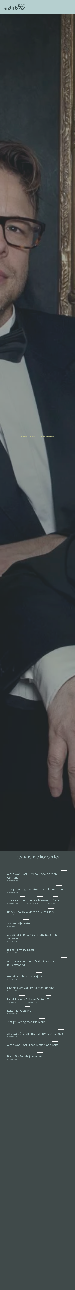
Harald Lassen (16, 999)
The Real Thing (16, 900)
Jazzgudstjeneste (18, 923)
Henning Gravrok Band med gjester (30, 988)
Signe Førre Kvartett (20, 950)
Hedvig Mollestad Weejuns (24, 976)
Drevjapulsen (35, 900)
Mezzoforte (51, 900)
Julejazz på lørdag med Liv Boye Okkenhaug (36, 1033)
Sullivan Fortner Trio (39, 999)
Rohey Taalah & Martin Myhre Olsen (31, 912)
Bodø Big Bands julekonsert (25, 1056)
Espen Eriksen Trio (19, 1010)
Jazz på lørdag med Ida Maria (26, 1022)
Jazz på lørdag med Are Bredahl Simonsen (35, 889)
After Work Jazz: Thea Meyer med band (33, 1045)
